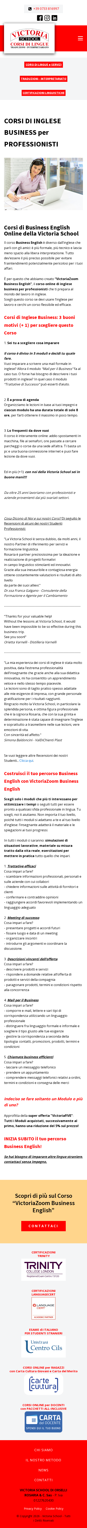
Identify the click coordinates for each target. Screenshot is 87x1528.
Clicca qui (26, 760)
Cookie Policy (54, 1508)
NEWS (43, 1470)
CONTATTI (43, 1480)
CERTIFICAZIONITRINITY (44, 1254)
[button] (43, 9)
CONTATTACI (43, 1226)
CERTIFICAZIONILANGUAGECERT (44, 1292)
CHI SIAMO (43, 1450)
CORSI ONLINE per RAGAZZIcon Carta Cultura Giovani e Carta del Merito (44, 1369)
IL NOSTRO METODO (43, 1460)
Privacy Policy (33, 1508)
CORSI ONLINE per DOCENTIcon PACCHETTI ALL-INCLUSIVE (43, 1406)
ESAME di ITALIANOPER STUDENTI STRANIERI (44, 1331)
